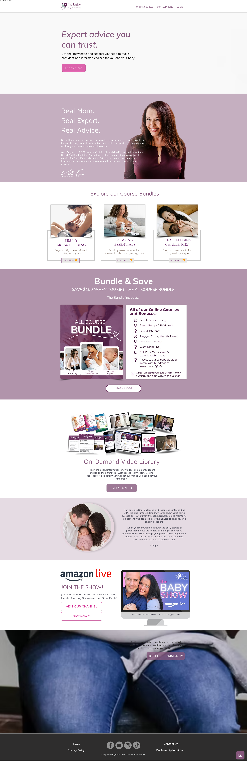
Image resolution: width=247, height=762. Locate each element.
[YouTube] (119, 745)
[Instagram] (128, 745)
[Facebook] (110, 745)
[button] (144, 7)
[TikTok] (136, 745)
